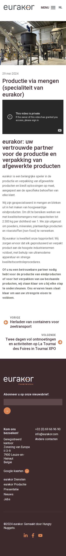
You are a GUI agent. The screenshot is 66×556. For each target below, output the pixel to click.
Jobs (7, 499)
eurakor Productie (15, 484)
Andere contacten (46, 439)
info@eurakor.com (46, 434)
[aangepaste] (25, 535)
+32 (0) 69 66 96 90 (47, 429)
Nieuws (8, 494)
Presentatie (11, 489)
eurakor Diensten (14, 479)
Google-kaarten (16, 471)
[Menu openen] (53, 7)
